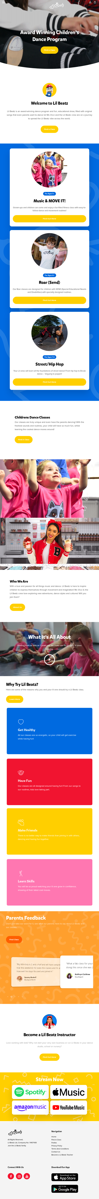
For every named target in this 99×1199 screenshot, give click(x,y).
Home (53, 1137)
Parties (54, 1143)
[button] (3, 2)
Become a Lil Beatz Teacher (62, 1155)
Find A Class (56, 1140)
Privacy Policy (56, 1146)
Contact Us (55, 1152)
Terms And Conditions (60, 1149)
